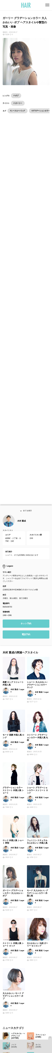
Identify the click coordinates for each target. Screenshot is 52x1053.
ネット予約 (26, 630)
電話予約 (26, 641)
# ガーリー (18, 103)
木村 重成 (21, 527)
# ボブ (16, 96)
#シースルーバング (17, 111)
